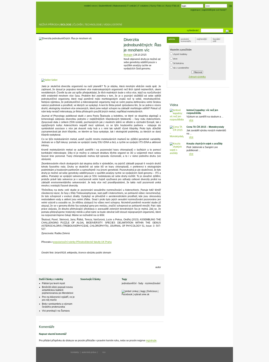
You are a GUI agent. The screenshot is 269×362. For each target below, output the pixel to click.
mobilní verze (90, 6)
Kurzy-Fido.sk (172, 6)
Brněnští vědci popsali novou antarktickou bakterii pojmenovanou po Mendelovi (57, 290)
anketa (171, 39)
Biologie (65, 24)
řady (141, 283)
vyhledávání (193, 30)
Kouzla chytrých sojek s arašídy (204, 143)
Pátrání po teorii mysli (53, 283)
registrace (195, 10)
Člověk (78, 24)
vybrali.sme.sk (141, 294)
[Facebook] (60, 80)
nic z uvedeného (181, 68)
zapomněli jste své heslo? (214, 10)
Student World (49, 15)
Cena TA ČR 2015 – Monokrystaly (205, 127)
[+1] (72, 79)
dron (175, 59)
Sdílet (54, 80)
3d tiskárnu (178, 63)
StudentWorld (105, 6)
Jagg (142, 291)
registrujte (151, 340)
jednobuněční (129, 283)
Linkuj (135, 291)
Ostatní (117, 24)
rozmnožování (152, 283)
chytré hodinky (180, 54)
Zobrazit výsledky (197, 76)
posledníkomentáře (186, 40)
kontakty (75, 352)
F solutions (143, 6)
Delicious (152, 291)
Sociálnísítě (216, 40)
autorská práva (89, 352)
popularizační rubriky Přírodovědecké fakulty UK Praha (82, 242)
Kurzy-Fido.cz (157, 6)
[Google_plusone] (72, 80)
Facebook (127, 294)
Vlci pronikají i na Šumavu (56, 310)
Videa (107, 24)
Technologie (93, 24)
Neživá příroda (49, 24)
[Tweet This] (63, 80)
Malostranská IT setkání (124, 6)
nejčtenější (202, 39)
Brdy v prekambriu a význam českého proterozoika (57, 305)
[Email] (81, 80)
